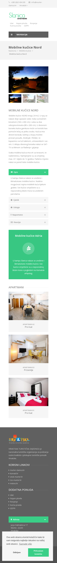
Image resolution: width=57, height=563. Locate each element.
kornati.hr (14, 473)
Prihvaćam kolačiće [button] (38, 552)
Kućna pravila (15, 26)
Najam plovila (21, 23)
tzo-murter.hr (15, 480)
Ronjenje (33, 23)
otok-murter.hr (16, 477)
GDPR (26, 26)
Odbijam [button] (17, 552)
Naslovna (12, 51)
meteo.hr (14, 483)
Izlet (11, 23)
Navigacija (21, 34)
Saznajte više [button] (25, 544)
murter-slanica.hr (17, 470)
